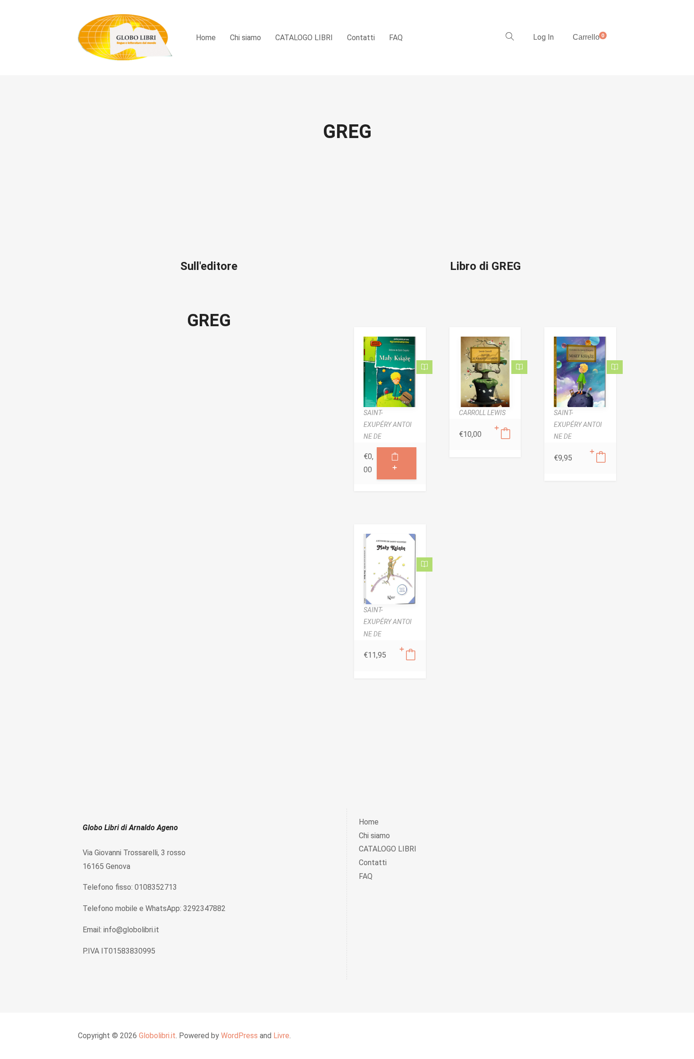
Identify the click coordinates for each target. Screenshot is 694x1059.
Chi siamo (245, 37)
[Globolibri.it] (125, 37)
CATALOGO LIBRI (304, 37)
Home (206, 37)
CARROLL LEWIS (482, 413)
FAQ (396, 37)
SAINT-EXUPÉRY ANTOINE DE (388, 424)
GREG (209, 320)
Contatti (361, 37)
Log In (543, 37)
